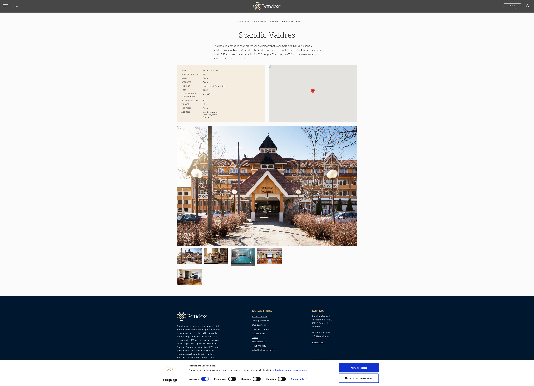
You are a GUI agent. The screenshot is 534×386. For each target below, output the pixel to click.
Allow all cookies (359, 368)
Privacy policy (259, 345)
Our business (259, 325)
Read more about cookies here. (290, 370)
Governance (258, 333)
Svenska (512, 6)
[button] (5, 6)
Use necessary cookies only (358, 378)
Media (255, 337)
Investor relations (261, 329)
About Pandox (259, 316)
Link (205, 104)
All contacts (318, 342)
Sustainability (259, 341)
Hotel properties (260, 320)
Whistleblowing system (264, 350)
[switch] (232, 379)
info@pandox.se (320, 336)
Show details (297, 379)
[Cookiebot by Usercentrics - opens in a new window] (170, 380)
